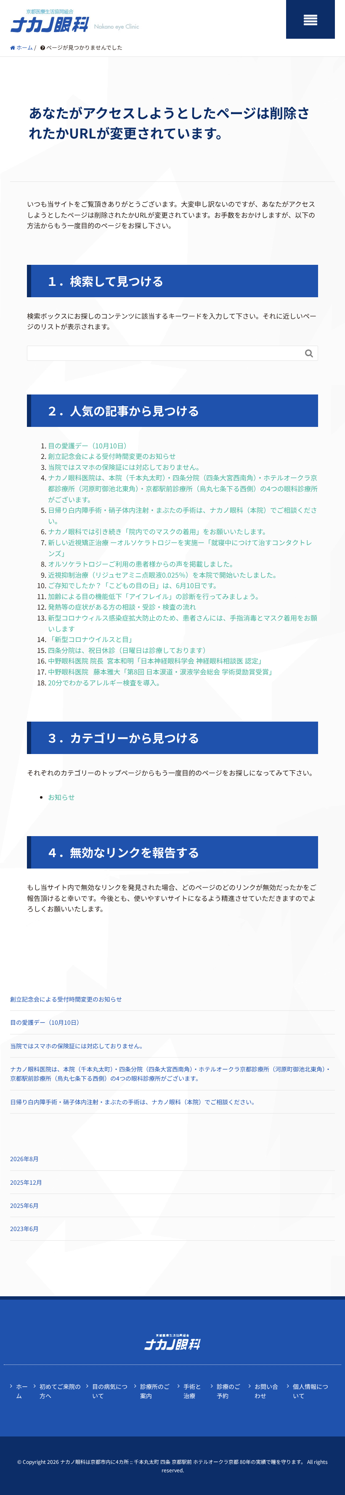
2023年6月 (24, 1228)
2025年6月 (24, 1205)
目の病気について (109, 1391)
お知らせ (61, 797)
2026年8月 (24, 1158)
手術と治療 (192, 1391)
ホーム (22, 1391)
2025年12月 (26, 1182)
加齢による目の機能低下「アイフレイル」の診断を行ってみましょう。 (155, 596)
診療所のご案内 (155, 1391)
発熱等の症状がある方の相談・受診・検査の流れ (122, 607)
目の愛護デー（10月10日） (89, 445)
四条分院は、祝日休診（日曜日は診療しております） (129, 650)
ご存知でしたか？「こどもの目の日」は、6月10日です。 (134, 585)
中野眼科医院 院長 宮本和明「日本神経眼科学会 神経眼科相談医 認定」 (156, 661)
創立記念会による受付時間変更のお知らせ (112, 456)
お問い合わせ (266, 1391)
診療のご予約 (228, 1391)
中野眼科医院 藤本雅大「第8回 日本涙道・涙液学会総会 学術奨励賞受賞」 (162, 671)
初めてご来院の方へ (60, 1391)
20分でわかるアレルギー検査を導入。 (105, 682)
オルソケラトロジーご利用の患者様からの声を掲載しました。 (142, 564)
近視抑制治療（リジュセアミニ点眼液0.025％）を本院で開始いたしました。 (164, 575)
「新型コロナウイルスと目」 (91, 639)
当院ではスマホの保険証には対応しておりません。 (125, 467)
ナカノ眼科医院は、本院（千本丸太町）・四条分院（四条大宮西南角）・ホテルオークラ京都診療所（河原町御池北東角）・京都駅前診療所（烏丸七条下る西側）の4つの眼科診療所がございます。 (183, 488)
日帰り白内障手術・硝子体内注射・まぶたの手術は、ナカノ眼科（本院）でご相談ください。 (133, 1102)
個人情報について (310, 1391)
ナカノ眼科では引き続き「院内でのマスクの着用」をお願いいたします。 (158, 531)
